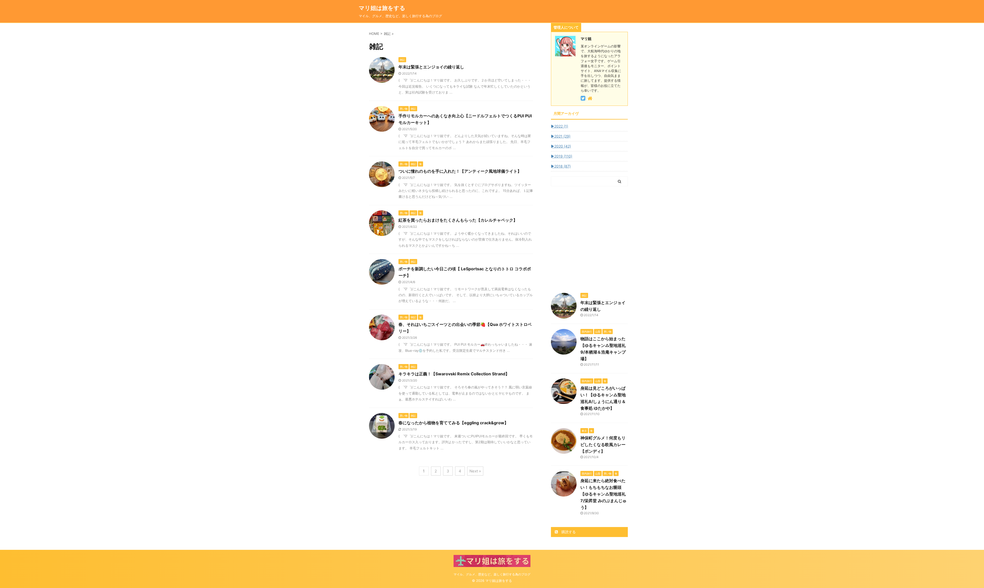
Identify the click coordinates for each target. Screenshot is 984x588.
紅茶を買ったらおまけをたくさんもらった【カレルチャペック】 (457, 220)
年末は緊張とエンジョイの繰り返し (431, 66)
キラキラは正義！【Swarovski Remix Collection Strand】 (453, 373)
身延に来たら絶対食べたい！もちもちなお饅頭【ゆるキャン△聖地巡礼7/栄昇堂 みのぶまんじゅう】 (603, 494)
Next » (475, 471)
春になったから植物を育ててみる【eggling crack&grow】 (453, 422)
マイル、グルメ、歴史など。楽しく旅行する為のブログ (492, 574)
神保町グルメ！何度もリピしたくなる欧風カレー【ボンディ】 (603, 444)
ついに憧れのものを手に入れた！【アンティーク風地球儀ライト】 (459, 171)
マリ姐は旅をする (390, 8)
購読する (568, 532)
